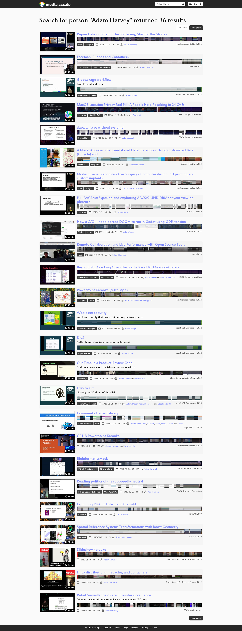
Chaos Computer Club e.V (99, 628)
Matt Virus (140, 379)
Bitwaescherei (106, 469)
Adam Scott (128, 232)
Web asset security (92, 313)
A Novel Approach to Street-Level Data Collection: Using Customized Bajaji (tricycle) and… (136, 153)
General (82, 515)
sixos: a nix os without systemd (100, 128)
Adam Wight (154, 492)
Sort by (181, 27)
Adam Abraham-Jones (133, 189)
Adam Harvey (111, 611)
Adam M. (137, 115)
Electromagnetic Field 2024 (189, 300)
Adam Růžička (146, 67)
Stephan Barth (164, 404)
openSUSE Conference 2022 (189, 328)
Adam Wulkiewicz (124, 537)
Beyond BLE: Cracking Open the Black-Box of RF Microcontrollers (128, 268)
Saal (94, 95)
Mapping (95, 165)
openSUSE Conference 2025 (189, 403)
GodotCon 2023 (194, 232)
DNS (80, 338)
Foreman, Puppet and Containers (103, 57)
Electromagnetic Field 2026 (189, 44)
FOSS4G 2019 (195, 514)
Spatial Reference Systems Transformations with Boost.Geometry (127, 527)
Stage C (89, 189)
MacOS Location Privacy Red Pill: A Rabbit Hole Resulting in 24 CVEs (130, 105)
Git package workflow (94, 80)
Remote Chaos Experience (190, 468)
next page (196, 27)
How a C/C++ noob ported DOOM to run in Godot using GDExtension (131, 222)
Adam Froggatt (113, 446)
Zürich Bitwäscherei (87, 469)
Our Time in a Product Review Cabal (105, 363)
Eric (144, 424)
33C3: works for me (193, 610)
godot (89, 232)
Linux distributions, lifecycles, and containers (112, 573)
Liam (163, 424)
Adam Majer (131, 95)
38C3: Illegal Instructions (190, 115)
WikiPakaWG (110, 492)
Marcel (170, 424)
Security (82, 115)
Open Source (84, 354)
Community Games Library (97, 413)
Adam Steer (122, 515)
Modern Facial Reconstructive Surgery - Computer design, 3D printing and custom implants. (135, 176)
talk (80, 45)
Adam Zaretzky (151, 469)
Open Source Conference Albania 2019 (184, 559)
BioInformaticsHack (92, 459)
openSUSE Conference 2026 (189, 95)
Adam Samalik (110, 560)
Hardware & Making (87, 278)
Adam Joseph (128, 138)
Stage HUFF (84, 138)
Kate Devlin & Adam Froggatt (138, 301)
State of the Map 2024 (191, 164)
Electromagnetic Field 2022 (189, 446)
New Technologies (86, 329)
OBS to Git (85, 388)
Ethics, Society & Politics (89, 492)
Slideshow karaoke (91, 550)
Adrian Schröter (146, 404)
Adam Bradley (130, 45)
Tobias (181, 424)
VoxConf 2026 (195, 67)
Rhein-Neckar (84, 424)
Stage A (89, 45)
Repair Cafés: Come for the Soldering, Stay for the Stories (122, 34)
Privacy (145, 628)
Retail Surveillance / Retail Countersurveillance (114, 595)
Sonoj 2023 (196, 254)
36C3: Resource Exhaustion (189, 491)
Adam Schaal (125, 379)
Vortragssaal (84, 67)
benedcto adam (136, 165)
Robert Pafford (168, 278)
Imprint (134, 628)
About (117, 628)
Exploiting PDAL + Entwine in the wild (106, 504)
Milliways (82, 379)
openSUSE (83, 95)
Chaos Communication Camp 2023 (186, 378)
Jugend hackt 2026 (193, 427)
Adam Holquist (119, 255)
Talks (80, 232)
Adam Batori (123, 212)
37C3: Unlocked (194, 212)
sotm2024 (83, 165)
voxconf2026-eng (102, 67)
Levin (157, 424)
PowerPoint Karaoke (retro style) (102, 290)
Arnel (139, 424)
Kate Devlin (129, 446)
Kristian (150, 424)
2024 (91, 301)
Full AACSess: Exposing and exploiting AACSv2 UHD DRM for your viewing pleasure (135, 200)
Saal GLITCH (95, 115)
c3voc (154, 628)
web (80, 255)
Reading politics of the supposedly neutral (110, 482)
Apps (126, 628)
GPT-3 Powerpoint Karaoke (98, 436)
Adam (133, 424)
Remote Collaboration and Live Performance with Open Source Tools (131, 245)
